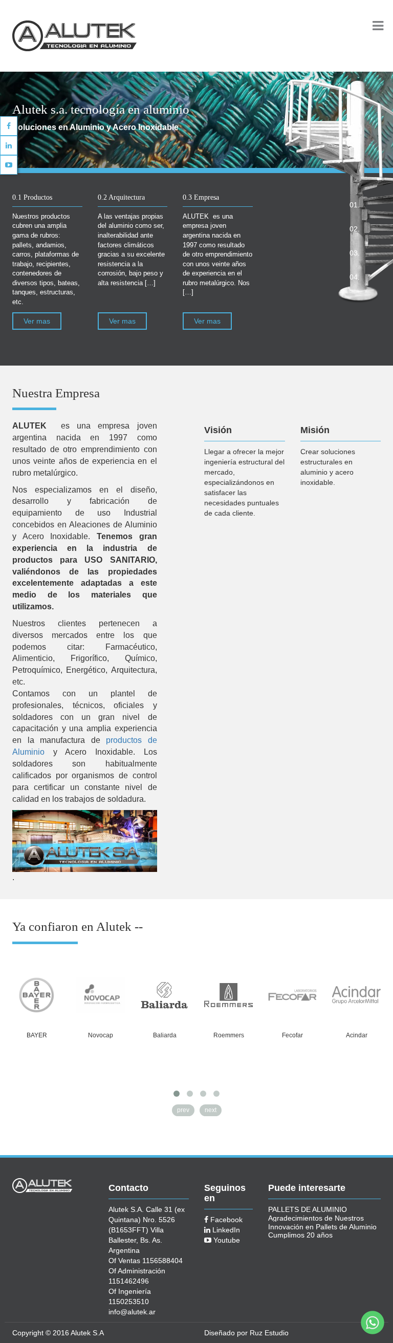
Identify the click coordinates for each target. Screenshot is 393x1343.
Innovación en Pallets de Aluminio (322, 1226)
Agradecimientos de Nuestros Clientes (316, 1218)
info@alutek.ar (132, 1312)
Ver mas (37, 321)
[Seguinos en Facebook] (8, 126)
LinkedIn (225, 1230)
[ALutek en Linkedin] (8, 145)
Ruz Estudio (269, 1333)
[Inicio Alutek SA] (95, 35)
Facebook (225, 1220)
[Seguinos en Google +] (8, 165)
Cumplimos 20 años (300, 1235)
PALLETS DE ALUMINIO (307, 1209)
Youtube (225, 1240)
